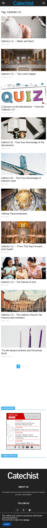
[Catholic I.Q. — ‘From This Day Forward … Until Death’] (23, 232)
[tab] (15, 416)
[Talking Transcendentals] (23, 200)
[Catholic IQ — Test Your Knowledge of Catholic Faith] (23, 164)
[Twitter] (29, 510)
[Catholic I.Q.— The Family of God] (23, 268)
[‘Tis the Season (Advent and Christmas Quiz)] (23, 336)
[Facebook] (17, 510)
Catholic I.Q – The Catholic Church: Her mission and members (21, 316)
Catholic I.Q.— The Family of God (18, 282)
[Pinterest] (23, 510)
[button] (44, 3)
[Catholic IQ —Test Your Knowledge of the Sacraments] (23, 128)
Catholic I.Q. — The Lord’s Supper (18, 74)
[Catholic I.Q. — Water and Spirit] (23, 27)
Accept (6, 524)
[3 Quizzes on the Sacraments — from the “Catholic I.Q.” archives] (23, 93)
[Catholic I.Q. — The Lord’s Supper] (23, 60)
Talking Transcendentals (14, 213)
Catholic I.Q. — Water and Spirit (17, 41)
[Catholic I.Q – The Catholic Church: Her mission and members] (23, 301)
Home (3, 9)
